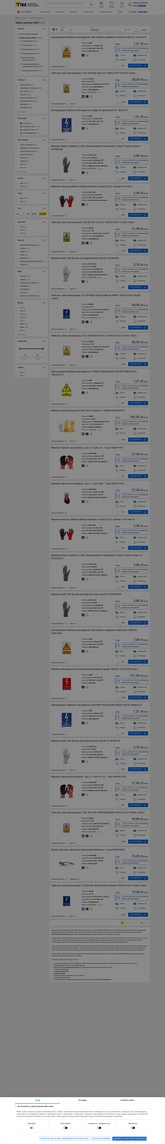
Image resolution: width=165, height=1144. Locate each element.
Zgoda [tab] (37, 1100)
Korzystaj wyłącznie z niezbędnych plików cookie (64, 1139)
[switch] (65, 1128)
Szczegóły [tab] (82, 1100)
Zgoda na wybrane (101, 1139)
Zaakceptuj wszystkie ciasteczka (129, 1139)
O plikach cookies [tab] (127, 1100)
